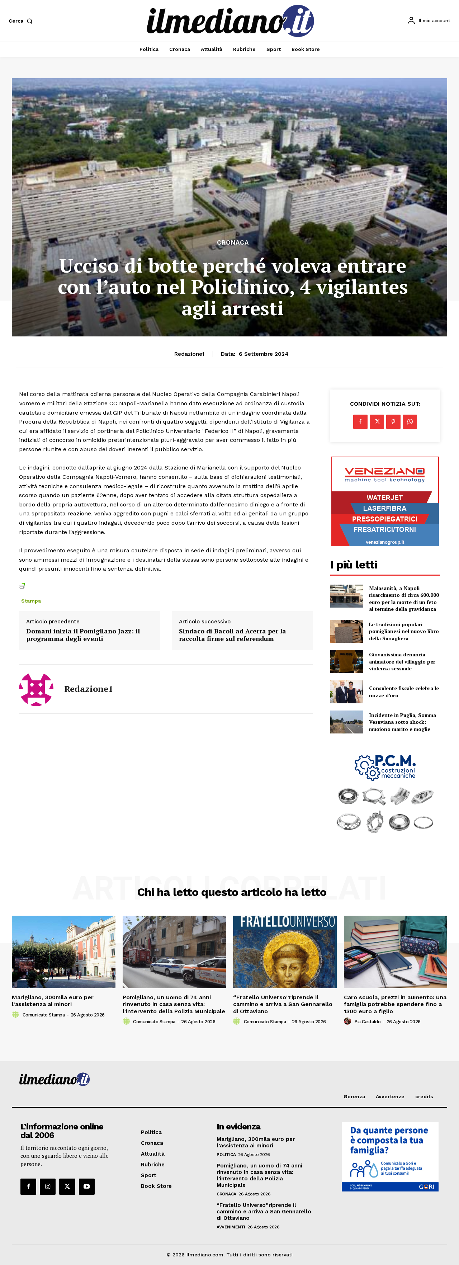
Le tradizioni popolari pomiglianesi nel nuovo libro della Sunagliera (404, 631)
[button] (22, 20)
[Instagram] (48, 1186)
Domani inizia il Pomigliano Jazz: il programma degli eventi (83, 635)
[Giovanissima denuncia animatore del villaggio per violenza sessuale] (346, 661)
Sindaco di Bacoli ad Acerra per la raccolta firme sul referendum (232, 635)
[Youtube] (87, 1186)
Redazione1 (189, 354)
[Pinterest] (393, 422)
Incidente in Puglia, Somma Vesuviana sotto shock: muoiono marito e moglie (402, 722)
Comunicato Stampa (44, 1015)
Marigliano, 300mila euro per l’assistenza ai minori (53, 1000)
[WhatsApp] (410, 422)
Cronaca (233, 243)
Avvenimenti (231, 1226)
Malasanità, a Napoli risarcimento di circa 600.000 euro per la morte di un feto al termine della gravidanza (404, 599)
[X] (377, 422)
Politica (226, 1154)
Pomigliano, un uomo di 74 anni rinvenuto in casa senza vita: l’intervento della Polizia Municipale (174, 1004)
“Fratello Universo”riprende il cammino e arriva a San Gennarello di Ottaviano (282, 1004)
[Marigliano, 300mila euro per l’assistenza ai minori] (63, 952)
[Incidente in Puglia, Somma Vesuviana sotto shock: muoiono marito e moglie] (346, 722)
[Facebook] (360, 422)
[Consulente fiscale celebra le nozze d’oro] (346, 691)
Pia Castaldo (367, 1021)
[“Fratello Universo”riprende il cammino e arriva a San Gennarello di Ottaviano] (285, 952)
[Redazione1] (36, 689)
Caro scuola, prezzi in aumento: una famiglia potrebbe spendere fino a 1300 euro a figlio (395, 1004)
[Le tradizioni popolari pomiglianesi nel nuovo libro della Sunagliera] (346, 631)
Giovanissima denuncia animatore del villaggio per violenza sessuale (402, 661)
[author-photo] (16, 1015)
